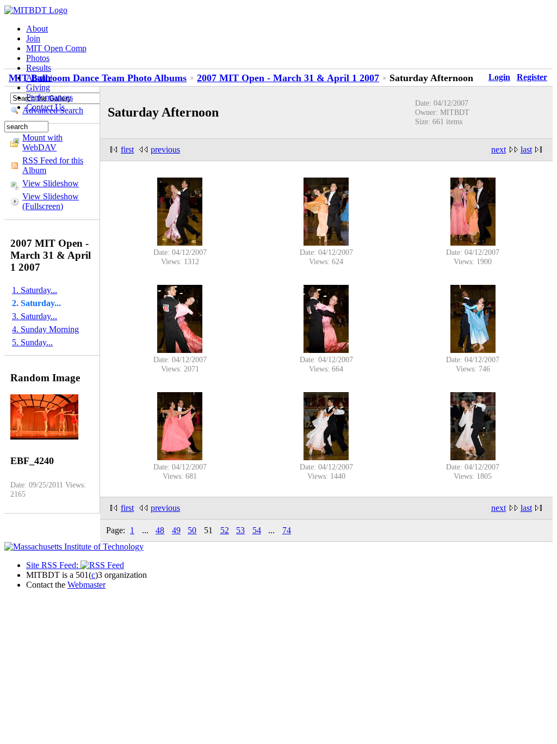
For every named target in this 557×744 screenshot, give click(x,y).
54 (256, 530)
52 (224, 530)
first (127, 149)
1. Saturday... (34, 290)
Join (33, 38)
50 (192, 530)
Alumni (39, 77)
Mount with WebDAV (42, 142)
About (37, 28)
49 (176, 530)
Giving (38, 87)
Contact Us (45, 107)
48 (160, 530)
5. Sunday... (32, 342)
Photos (37, 58)
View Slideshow (50, 183)
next (498, 149)
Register (532, 77)
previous (165, 149)
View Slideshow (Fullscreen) (50, 201)
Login (499, 77)
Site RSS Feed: (53, 565)
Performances (49, 97)
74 (286, 530)
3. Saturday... (34, 316)
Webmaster (86, 584)
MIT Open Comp (56, 48)
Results (38, 67)
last (526, 149)
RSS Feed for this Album (52, 165)
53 (240, 530)
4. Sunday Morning (45, 329)
